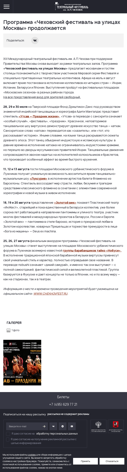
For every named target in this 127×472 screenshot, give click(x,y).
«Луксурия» (38, 178)
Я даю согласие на (45, 433)
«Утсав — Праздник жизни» (39, 116)
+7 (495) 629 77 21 (63, 404)
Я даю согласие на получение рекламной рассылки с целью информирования (44, 441)
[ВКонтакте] (35, 40)
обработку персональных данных (57, 433)
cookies (32, 454)
